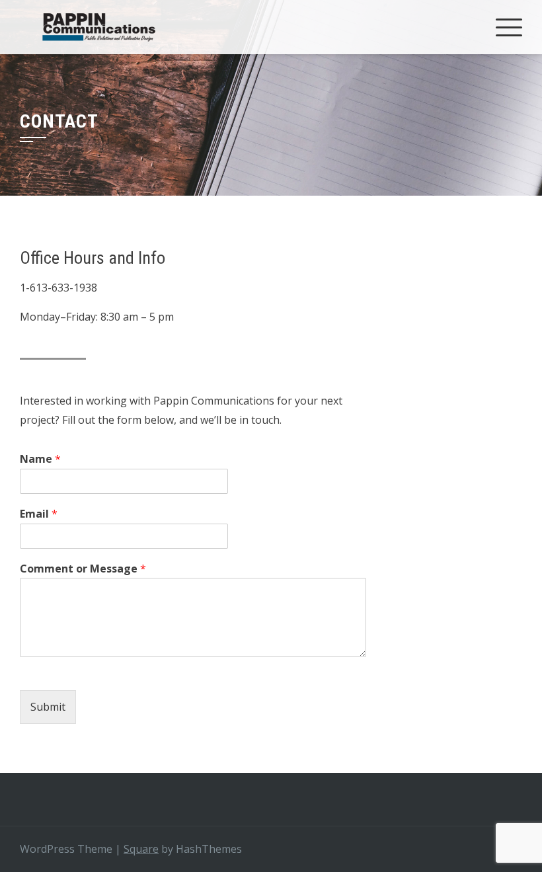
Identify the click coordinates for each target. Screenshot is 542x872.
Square (141, 849)
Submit (47, 706)
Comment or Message (83, 569)
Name (40, 459)
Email (39, 514)
